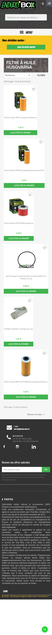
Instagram (21, 447)
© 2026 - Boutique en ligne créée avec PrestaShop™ (25, 596)
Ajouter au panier (20, 132)
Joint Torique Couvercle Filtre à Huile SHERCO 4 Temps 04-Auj (26, 277)
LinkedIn (33, 447)
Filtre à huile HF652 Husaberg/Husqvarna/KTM (24, 170)
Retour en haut (36, 414)
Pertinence (18, 75)
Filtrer (41, 75)
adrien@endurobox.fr (22, 429)
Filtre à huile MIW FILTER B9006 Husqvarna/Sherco (25, 382)
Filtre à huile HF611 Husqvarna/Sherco (20, 117)
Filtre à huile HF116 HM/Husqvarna (18, 223)
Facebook (7, 447)
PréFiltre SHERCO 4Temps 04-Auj (18, 329)
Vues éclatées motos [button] (26, 47)
